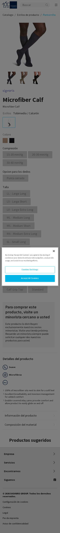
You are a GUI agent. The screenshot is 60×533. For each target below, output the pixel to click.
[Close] (54, 251)
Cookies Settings (30, 269)
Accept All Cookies (30, 278)
